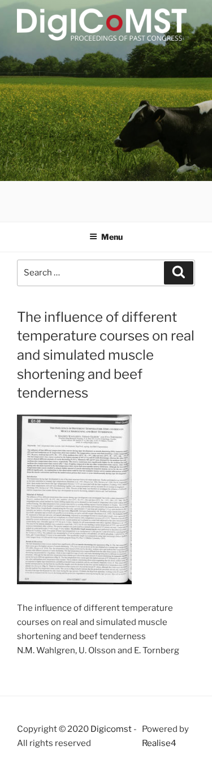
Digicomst (111, 729)
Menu (112, 237)
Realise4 (159, 743)
